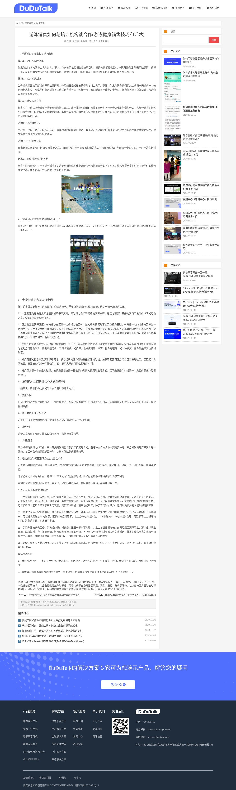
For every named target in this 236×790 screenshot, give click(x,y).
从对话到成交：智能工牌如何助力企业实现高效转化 (50, 625)
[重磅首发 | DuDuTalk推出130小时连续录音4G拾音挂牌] (172, 305)
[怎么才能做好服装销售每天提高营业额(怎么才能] (172, 165)
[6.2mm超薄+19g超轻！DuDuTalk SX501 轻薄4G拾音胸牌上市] (172, 290)
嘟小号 (77, 777)
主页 (21, 23)
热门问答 (78, 744)
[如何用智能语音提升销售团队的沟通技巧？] (172, 61)
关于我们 (197, 7)
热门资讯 (40, 23)
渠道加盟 (97, 729)
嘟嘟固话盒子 (30, 744)
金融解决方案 (59, 736)
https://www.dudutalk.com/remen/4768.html (54, 605)
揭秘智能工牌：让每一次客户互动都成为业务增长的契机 (52, 630)
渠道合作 (179, 7)
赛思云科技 (45, 777)
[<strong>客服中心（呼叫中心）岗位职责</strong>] (172, 203)
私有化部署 (161, 7)
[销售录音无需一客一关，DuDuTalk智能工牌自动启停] (172, 278)
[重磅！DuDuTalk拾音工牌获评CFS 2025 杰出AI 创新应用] (172, 334)
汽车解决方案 (59, 721)
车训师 (62, 777)
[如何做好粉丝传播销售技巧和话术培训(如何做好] (172, 189)
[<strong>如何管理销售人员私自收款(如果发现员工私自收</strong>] (172, 118)
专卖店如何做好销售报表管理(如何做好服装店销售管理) (54, 595)
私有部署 (78, 729)
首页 (93, 7)
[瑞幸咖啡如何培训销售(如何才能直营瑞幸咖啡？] (172, 140)
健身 (103, 41)
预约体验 (116, 684)
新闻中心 (78, 736)
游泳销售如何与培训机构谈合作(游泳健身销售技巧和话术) (53, 641)
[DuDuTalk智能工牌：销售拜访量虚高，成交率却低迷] (172, 320)
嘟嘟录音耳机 (30, 736)
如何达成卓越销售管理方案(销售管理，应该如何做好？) (130, 595)
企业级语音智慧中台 (34, 752)
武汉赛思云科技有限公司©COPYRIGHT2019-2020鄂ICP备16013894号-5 (61, 785)
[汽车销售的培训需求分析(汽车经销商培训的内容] (172, 87)
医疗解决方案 (59, 759)
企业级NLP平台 (31, 759)
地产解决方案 (59, 729)
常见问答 (29, 23)
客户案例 (143, 7)
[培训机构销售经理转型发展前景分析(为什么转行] (172, 233)
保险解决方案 (59, 744)
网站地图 (97, 736)
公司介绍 (97, 721)
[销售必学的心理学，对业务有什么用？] (172, 249)
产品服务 (108, 7)
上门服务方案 (59, 752)
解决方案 (125, 7)
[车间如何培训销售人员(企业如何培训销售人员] (172, 218)
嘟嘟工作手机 (30, 729)
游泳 (107, 41)
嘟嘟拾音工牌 (30, 721)
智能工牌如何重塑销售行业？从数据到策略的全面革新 (51, 620)
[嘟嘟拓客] (36, 8)
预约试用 (214, 7)
